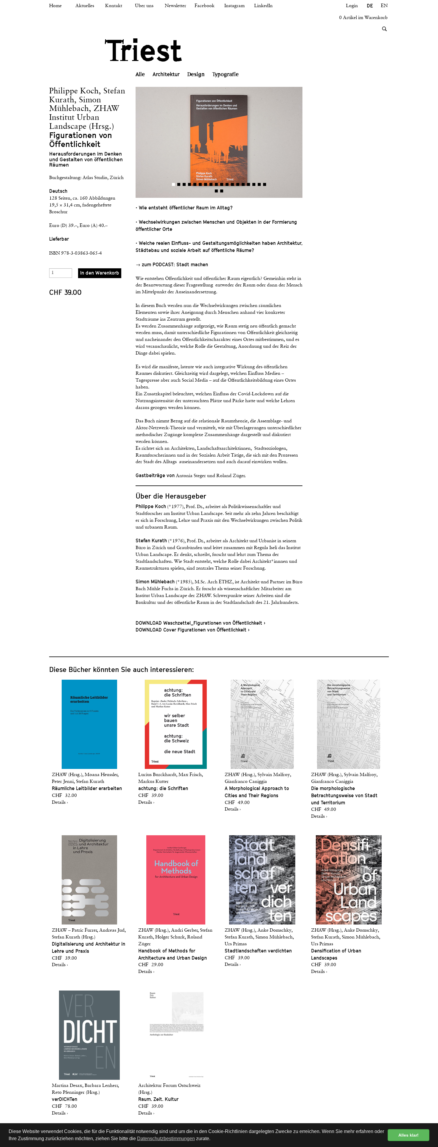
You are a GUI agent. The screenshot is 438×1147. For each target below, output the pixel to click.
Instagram (234, 6)
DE (370, 6)
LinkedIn (263, 6)
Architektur (166, 74)
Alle (140, 74)
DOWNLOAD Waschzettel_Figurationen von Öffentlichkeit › (200, 623)
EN (384, 6)
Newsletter (175, 6)
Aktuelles (84, 6)
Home (55, 6)
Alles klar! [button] (408, 1135)
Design (196, 74)
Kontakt (113, 6)
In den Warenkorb (99, 273)
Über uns (144, 6)
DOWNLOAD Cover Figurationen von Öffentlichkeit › (192, 630)
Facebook (205, 6)
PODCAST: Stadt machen (180, 264)
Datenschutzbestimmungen (166, 1138)
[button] (177, 142)
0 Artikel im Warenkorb (363, 17)
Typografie (225, 74)
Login (352, 6)
